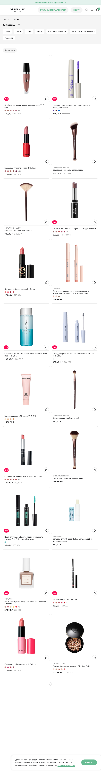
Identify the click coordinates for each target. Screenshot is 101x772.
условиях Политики (66, 765)
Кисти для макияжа (57, 31)
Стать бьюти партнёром (53, 10)
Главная (6, 20)
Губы (29, 31)
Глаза (7, 31)
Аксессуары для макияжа (83, 31)
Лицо (18, 31)
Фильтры (9, 50)
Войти (76, 10)
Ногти (39, 31)
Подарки (9, 38)
